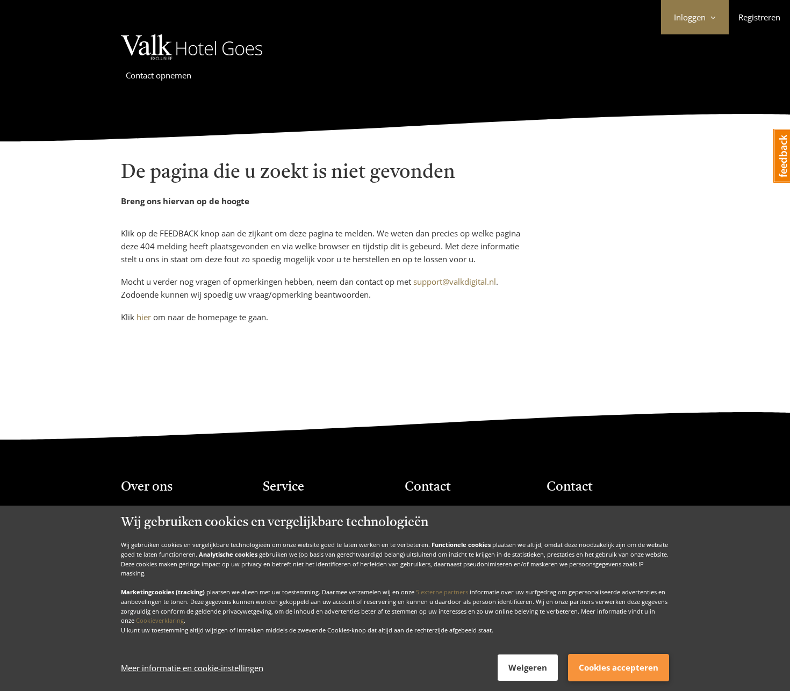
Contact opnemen (158, 75)
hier (144, 317)
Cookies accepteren (618, 667)
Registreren (759, 17)
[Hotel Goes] (191, 62)
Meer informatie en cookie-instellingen (192, 668)
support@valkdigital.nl (454, 281)
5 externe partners (442, 592)
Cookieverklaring (160, 620)
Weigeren (527, 667)
